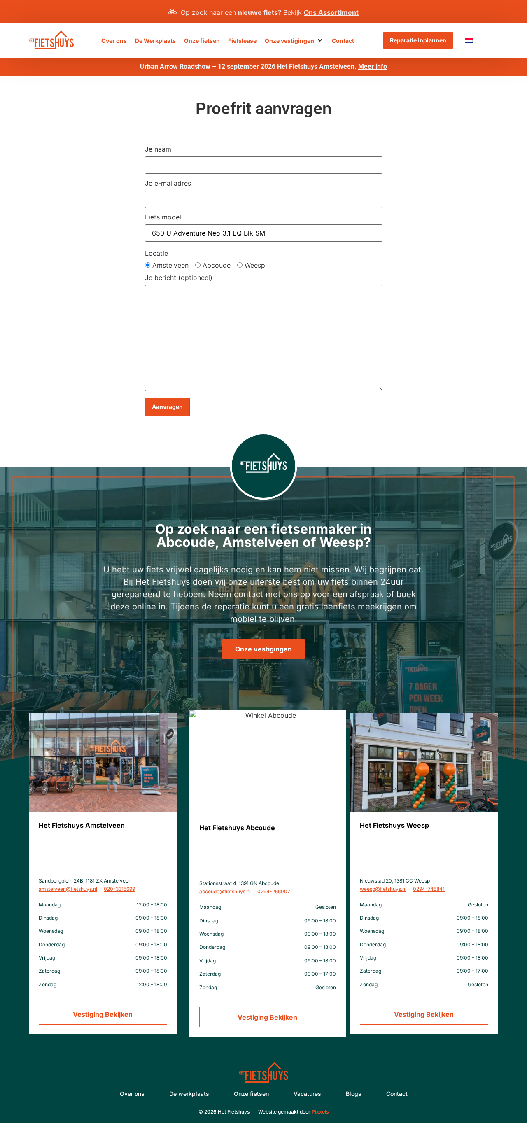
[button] (294, 40)
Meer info (372, 66)
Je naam (158, 149)
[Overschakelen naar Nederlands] (469, 40)
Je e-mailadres (168, 183)
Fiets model (163, 217)
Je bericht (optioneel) (178, 278)
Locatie (156, 253)
